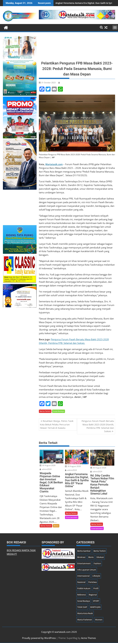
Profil (95, 588)
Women (98, 619)
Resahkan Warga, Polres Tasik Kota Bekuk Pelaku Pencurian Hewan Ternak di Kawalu (56, 424)
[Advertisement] (77, 47)
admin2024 (46, 469)
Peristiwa (92, 582)
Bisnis (56, 526)
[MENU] (115, 27)
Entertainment (71, 517)
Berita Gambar (83, 550)
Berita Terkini (45, 411)
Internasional (83, 575)
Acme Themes (88, 637)
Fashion (97, 563)
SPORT (96, 601)
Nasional (81, 582)
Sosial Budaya (58, 411)
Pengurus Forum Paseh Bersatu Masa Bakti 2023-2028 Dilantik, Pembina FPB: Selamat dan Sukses (98, 426)
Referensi (81, 594)
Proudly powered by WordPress (39, 637)
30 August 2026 (48, 465)
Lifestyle (96, 575)
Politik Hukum (83, 588)
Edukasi (100, 557)
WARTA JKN (95, 607)
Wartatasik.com (54, 164)
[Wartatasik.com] (6, 27)
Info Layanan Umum (86, 569)
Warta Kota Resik (85, 613)
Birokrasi (81, 557)
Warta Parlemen (84, 619)
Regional (93, 594)
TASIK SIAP (82, 607)
